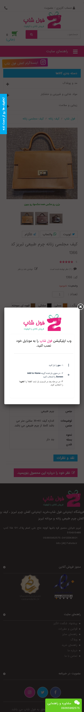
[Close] (81, 307)
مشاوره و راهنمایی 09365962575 (63, 705)
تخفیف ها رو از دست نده (3, 114)
